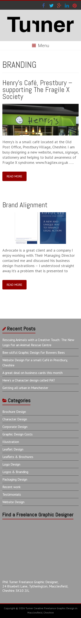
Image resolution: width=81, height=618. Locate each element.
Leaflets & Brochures (17, 457)
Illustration (10, 442)
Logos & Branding (15, 472)
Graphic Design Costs (17, 434)
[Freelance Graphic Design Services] (40, 14)
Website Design (13, 502)
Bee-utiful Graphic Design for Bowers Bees (33, 352)
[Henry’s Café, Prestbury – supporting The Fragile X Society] (40, 105)
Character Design (14, 419)
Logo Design (11, 464)
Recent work (11, 487)
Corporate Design (14, 426)
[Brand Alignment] (40, 214)
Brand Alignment (25, 204)
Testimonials (11, 494)
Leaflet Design (12, 449)
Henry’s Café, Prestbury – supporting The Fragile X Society (37, 89)
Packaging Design (14, 479)
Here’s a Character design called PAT (28, 380)
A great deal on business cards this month (32, 372)
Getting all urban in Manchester (25, 388)
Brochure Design (14, 411)
